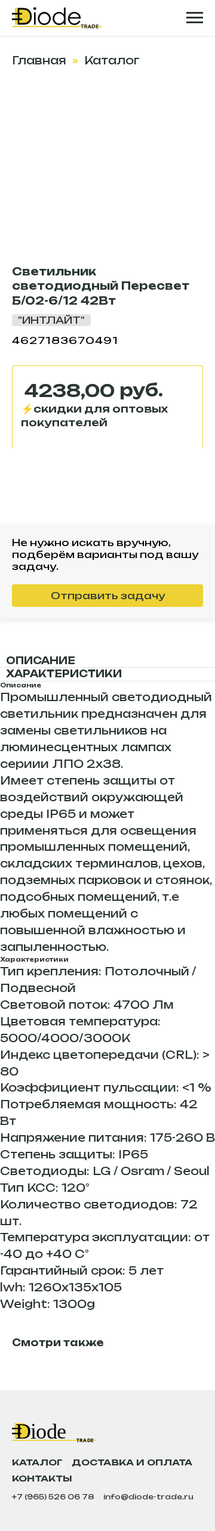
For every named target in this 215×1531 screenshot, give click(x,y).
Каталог (112, 60)
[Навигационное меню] (194, 18)
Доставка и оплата (132, 1462)
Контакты (42, 1478)
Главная (39, 60)
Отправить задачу (108, 596)
